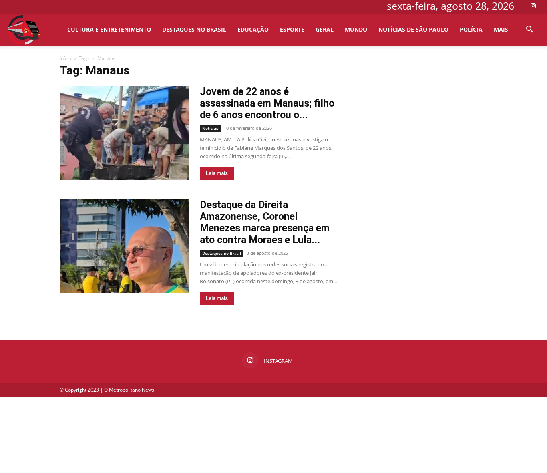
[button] (529, 30)
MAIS (501, 29)
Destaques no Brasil (194, 29)
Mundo (356, 29)
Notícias (210, 128)
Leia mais (217, 173)
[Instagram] (533, 5)
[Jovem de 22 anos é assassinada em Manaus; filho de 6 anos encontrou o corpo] (124, 133)
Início (65, 58)
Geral (325, 29)
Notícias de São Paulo (413, 29)
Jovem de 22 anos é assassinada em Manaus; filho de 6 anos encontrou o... (267, 103)
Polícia (471, 29)
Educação (253, 29)
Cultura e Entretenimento (109, 29)
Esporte (292, 29)
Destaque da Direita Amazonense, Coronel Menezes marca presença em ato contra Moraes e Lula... (265, 222)
